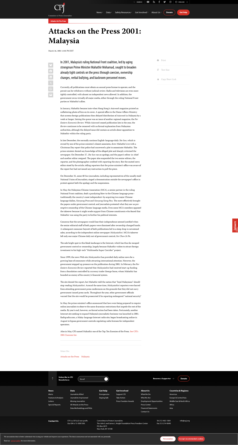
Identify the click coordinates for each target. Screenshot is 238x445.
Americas (173, 394)
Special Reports (54, 404)
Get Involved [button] (141, 12)
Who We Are (145, 398)
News (50, 390)
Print (163, 60)
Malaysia (85, 357)
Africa (172, 404)
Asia (171, 408)
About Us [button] (155, 12)
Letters (51, 401)
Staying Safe (103, 398)
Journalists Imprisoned (79, 398)
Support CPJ (121, 394)
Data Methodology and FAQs (81, 408)
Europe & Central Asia (178, 398)
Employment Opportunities (152, 401)
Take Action (120, 398)
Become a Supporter (162, 378)
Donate (169, 12)
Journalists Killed (76, 394)
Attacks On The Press (58, 21)
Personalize (168, 439)
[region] (119, 439)
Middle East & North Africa (180, 401)
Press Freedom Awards (125, 401)
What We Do (145, 394)
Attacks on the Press (69, 357)
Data (72, 390)
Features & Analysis (55, 398)
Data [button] (108, 12)
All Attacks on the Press (79, 404)
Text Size (165, 70)
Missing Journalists (77, 401)
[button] (187, 2)
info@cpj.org (185, 420)
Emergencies (104, 394)
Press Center (146, 404)
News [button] (99, 12)
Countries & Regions (179, 390)
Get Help (183, 12)
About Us (145, 390)
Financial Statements (149, 408)
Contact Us (145, 411)
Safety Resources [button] (123, 12)
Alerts (50, 394)
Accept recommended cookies (191, 439)
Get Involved (122, 390)
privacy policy (16, 441)
